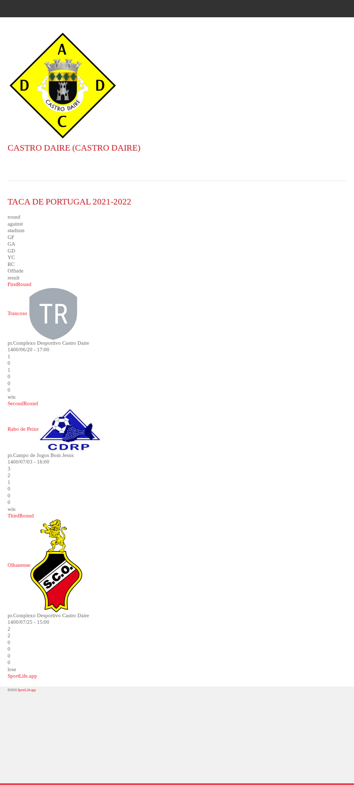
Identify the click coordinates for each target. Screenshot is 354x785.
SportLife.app (22, 676)
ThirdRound (21, 515)
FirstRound (19, 284)
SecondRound (23, 403)
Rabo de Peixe (23, 429)
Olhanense (19, 565)
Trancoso (17, 313)
